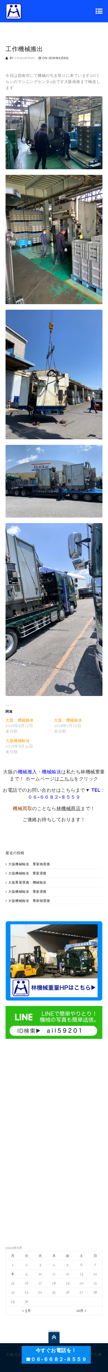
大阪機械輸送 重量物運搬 (29, 864)
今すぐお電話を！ (56, 1350)
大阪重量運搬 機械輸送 (27, 882)
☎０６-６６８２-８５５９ (56, 1359)
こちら (67, 778)
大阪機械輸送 (18, 740)
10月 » (81, 1311)
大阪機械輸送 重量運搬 (27, 873)
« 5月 (26, 1311)
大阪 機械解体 (20, 720)
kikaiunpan (25, 58)
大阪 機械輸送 (68, 720)
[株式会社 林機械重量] (14, 11)
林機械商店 (68, 808)
